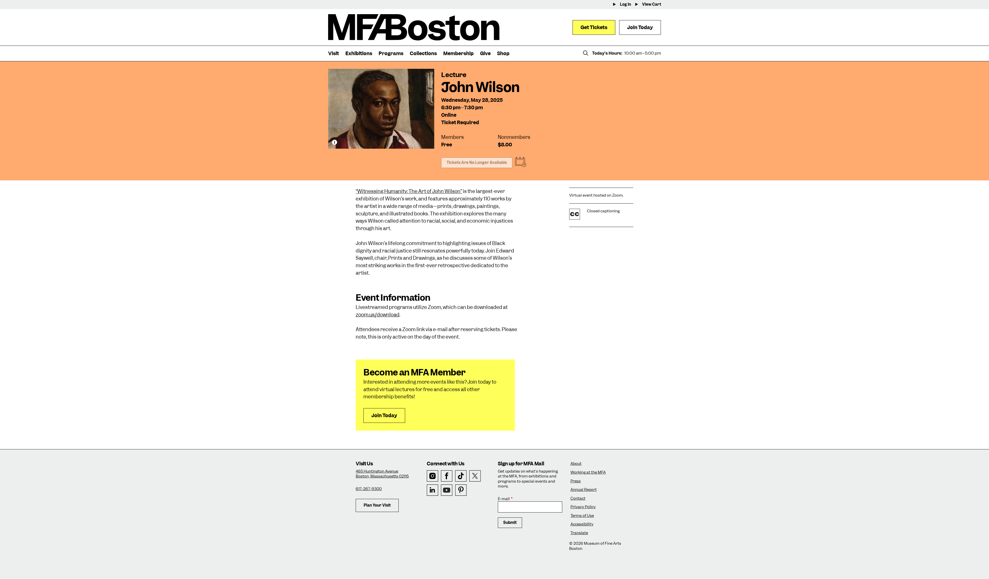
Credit (334, 142)
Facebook (447, 476)
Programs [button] (391, 53)
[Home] (413, 27)
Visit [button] (333, 53)
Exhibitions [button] (358, 53)
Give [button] (485, 53)
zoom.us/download (377, 315)
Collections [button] (423, 53)
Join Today (640, 27)
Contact (577, 498)
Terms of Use (582, 515)
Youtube (447, 490)
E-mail (504, 499)
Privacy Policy (583, 507)
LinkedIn (432, 490)
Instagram (432, 476)
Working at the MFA (588, 472)
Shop (503, 53)
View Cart (651, 4)
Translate (579, 533)
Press (575, 481)
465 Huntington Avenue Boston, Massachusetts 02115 (382, 474)
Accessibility (581, 524)
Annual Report (583, 489)
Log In (625, 4)
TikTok (461, 476)
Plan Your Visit (377, 505)
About (576, 463)
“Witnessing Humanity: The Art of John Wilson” (409, 191)
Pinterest (461, 490)
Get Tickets (594, 27)
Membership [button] (458, 53)
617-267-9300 (369, 488)
